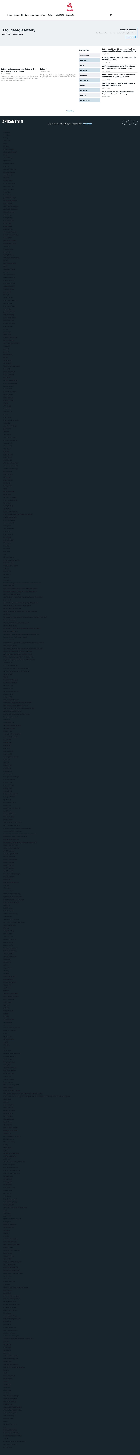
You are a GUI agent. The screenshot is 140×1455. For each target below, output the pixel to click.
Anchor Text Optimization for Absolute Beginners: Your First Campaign (118, 93)
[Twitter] (135, 122)
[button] (111, 15)
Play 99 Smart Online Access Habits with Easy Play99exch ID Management (118, 75)
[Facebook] (124, 122)
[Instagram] (130, 122)
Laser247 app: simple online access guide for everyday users (119, 58)
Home (4, 34)
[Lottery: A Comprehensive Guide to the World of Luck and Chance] (19, 57)
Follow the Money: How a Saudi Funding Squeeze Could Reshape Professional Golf (119, 50)
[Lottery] (58, 57)
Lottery (43, 69)
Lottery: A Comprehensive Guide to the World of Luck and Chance (18, 70)
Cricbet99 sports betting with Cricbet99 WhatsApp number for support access (118, 67)
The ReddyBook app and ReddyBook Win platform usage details (118, 84)
